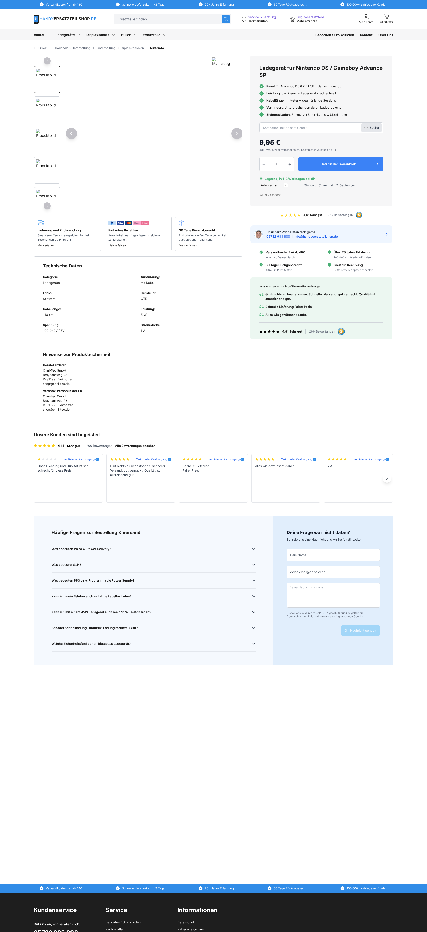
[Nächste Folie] (47, 205)
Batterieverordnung (191, 929)
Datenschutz (186, 922)
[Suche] (226, 19)
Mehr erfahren (306, 21)
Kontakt (366, 35)
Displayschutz (97, 35)
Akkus (39, 35)
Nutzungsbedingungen (333, 616)
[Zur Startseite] (65, 19)
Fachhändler (115, 929)
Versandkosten (290, 149)
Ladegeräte (65, 35)
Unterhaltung (106, 48)
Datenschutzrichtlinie (300, 616)
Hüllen (126, 35)
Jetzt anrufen (258, 21)
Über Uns (385, 35)
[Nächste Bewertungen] (387, 478)
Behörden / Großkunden (334, 35)
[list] (224, 48)
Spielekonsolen (133, 48)
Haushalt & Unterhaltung (73, 48)
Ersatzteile (151, 35)
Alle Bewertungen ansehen (135, 446)
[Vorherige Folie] (47, 60)
